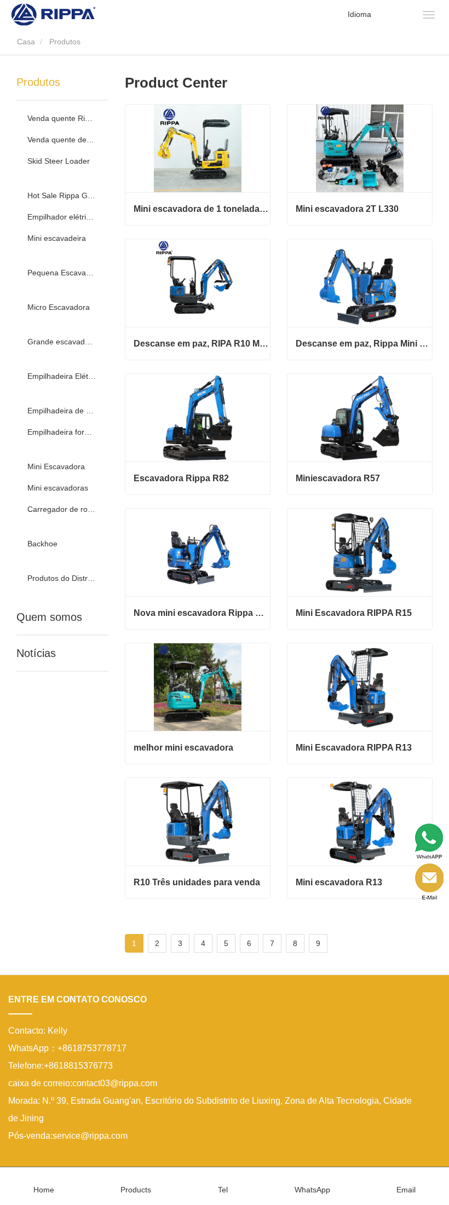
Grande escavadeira (61, 341)
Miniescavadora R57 (338, 478)
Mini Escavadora (56, 466)
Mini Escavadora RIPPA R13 (354, 747)
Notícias (36, 653)
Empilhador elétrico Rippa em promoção (61, 216)
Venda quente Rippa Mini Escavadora (61, 118)
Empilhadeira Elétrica (61, 376)
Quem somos (49, 617)
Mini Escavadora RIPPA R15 (354, 613)
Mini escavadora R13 (339, 882)
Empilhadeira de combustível (61, 410)
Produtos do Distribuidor (61, 578)
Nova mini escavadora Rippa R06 (202, 613)
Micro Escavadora (58, 307)
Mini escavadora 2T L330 (347, 209)
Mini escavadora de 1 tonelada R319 (202, 209)
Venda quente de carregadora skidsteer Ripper (61, 139)
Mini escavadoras (57, 487)
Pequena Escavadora (61, 272)
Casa (25, 41)
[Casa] (53, 13)
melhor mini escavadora (183, 747)
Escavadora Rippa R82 (181, 478)
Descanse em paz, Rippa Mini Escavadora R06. (364, 343)
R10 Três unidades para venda (197, 882)
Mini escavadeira (56, 238)
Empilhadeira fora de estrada (61, 432)
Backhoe (42, 543)
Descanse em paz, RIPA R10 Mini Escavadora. (202, 343)
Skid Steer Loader (58, 161)
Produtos (38, 82)
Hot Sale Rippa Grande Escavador (61, 195)
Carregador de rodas (61, 509)
